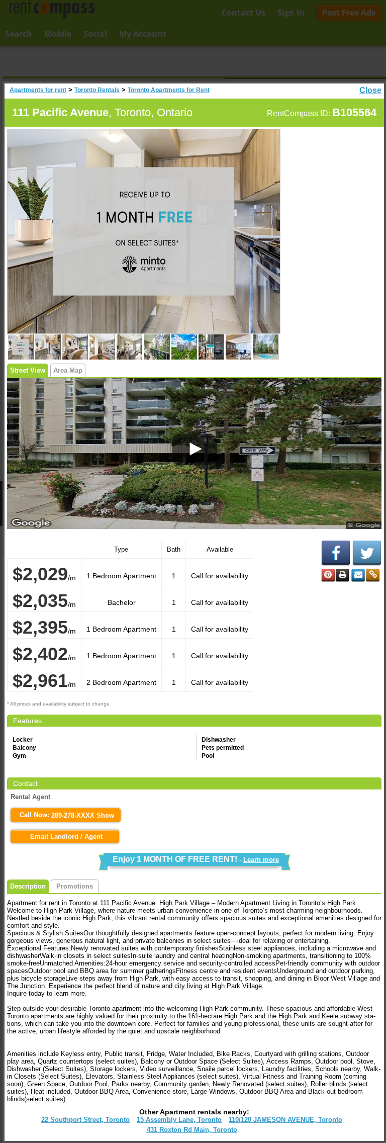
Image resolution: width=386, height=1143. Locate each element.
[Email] (358, 575)
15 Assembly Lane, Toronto (179, 1119)
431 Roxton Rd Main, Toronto (192, 1129)
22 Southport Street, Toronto (85, 1119)
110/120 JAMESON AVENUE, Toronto (285, 1119)
